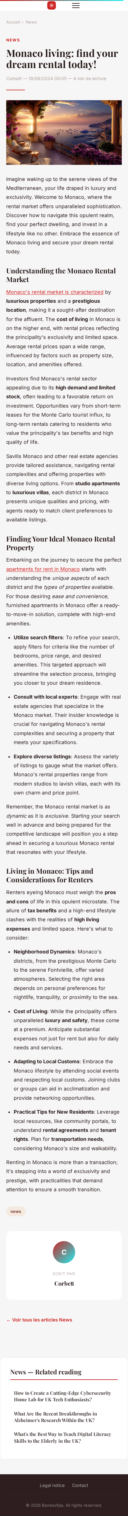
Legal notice (52, 1485)
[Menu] (76, 6)
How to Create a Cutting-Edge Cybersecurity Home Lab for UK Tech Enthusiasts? (62, 1396)
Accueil (13, 21)
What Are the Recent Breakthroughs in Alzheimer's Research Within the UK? (55, 1417)
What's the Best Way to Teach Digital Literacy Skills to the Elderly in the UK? (62, 1437)
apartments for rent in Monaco (43, 569)
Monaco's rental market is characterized (54, 292)
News (31, 21)
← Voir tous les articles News (39, 1320)
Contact (80, 1485)
